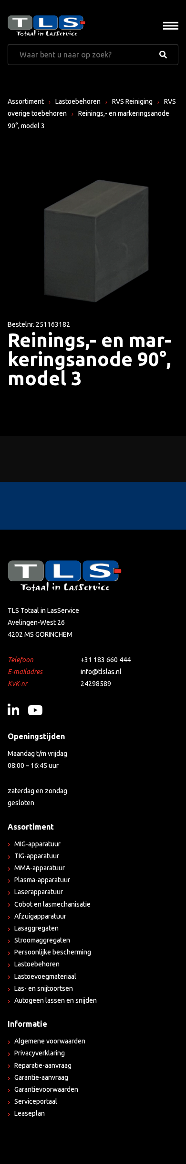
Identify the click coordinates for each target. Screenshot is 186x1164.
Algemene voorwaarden (49, 1041)
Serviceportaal (35, 1101)
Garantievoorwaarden (46, 1089)
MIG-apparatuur (37, 844)
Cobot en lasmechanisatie (52, 904)
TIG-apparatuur (36, 856)
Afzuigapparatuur (40, 916)
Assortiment (26, 101)
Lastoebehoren (78, 101)
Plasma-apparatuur (42, 880)
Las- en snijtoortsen (43, 988)
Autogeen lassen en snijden (55, 1000)
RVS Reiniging (132, 101)
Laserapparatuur (38, 892)
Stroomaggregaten (42, 940)
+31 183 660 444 (106, 660)
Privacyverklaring (39, 1053)
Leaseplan (29, 1113)
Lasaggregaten (36, 928)
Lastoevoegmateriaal (45, 976)
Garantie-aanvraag (41, 1077)
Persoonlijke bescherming (52, 952)
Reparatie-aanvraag (43, 1065)
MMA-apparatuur (39, 868)
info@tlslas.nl (101, 672)
